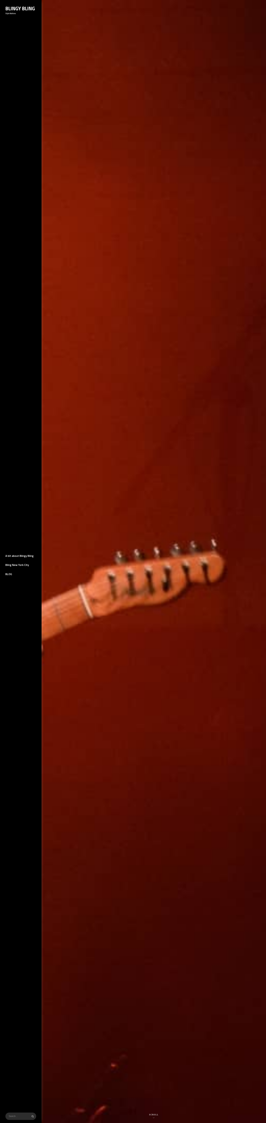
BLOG (8, 574)
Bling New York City (17, 565)
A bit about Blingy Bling (19, 556)
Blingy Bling (20, 8)
